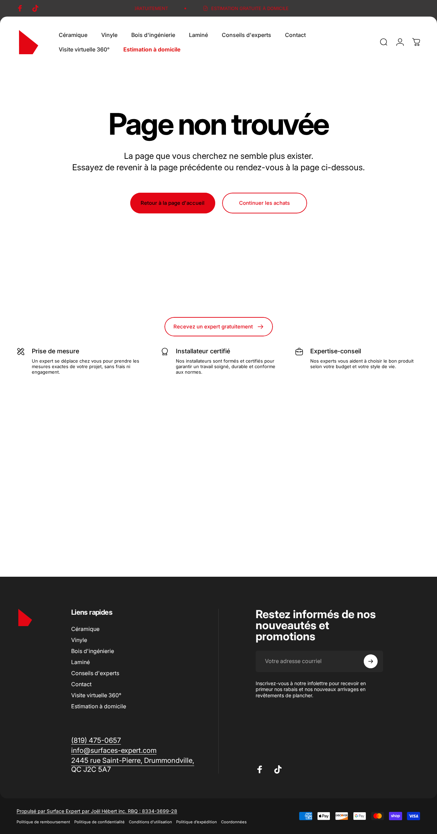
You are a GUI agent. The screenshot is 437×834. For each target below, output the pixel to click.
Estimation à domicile (98, 706)
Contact (81, 684)
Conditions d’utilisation (150, 821)
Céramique (85, 628)
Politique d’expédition (196, 821)
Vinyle (79, 639)
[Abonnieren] (371, 661)
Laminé (80, 662)
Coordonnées (234, 821)
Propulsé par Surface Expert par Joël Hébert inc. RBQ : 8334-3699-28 (97, 811)
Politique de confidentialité (99, 821)
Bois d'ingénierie (92, 651)
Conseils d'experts (95, 673)
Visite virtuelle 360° (96, 695)
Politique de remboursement (43, 821)
